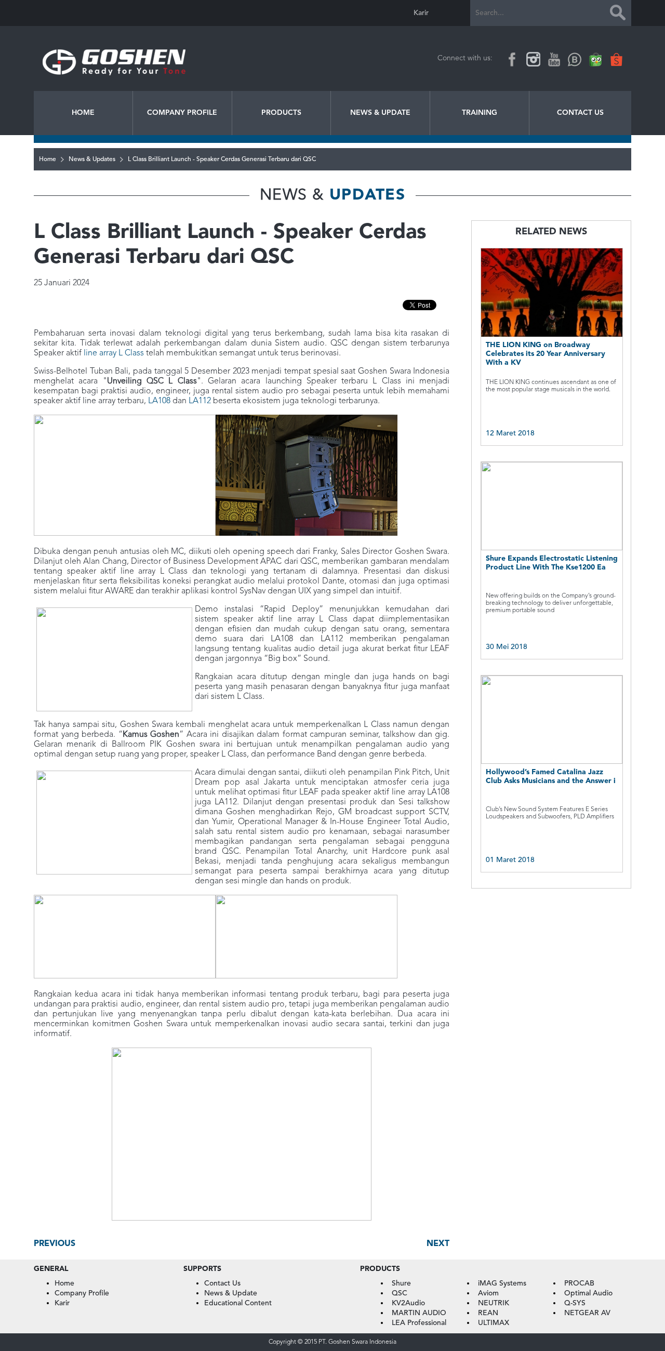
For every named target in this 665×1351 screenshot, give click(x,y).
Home (83, 112)
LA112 (200, 401)
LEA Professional (419, 1323)
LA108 (159, 401)
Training (479, 112)
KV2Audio (408, 1303)
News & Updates (92, 159)
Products (281, 112)
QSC (399, 1293)
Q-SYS (575, 1303)
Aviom (488, 1293)
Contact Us (580, 112)
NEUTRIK (493, 1303)
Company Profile (182, 112)
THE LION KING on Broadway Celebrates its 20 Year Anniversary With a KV (545, 353)
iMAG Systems (502, 1283)
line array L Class (114, 353)
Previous (54, 1244)
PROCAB (579, 1283)
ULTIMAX (493, 1323)
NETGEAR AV (587, 1313)
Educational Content (238, 1303)
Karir (421, 13)
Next (438, 1244)
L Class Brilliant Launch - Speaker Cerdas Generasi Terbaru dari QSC (222, 159)
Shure (401, 1283)
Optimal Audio (588, 1293)
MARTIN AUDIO (419, 1313)
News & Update (380, 112)
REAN (488, 1313)
